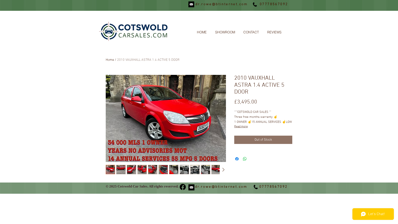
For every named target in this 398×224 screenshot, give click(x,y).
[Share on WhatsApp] (244, 158)
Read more (241, 126)
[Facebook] (183, 187)
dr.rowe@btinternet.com (221, 4)
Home (110, 60)
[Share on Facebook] (236, 158)
